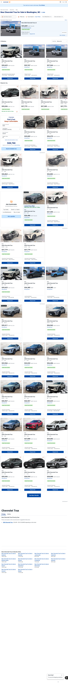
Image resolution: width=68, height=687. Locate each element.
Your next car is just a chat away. (34, 5)
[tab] (3, 514)
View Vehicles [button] (62, 35)
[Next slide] (65, 99)
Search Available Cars (11, 148)
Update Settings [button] (17, 145)
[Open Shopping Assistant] (66, 677)
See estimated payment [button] (26, 27)
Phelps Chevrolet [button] (25, 32)
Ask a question (11, 216)
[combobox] (8, 16)
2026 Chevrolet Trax (8, 522)
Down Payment (5, 132)
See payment (4, 67)
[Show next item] (42, 197)
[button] (60, 2)
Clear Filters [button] (38, 16)
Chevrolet (12, 9)
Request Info (10, 78)
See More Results (34, 495)
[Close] (62, 675)
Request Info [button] (32, 33)
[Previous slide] (2, 99)
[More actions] (20, 78)
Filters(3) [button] (22, 16)
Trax (17, 9)
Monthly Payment (6, 124)
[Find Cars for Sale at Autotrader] (6, 2)
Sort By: (54, 41)
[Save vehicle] (19, 23)
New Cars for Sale (4, 9)
